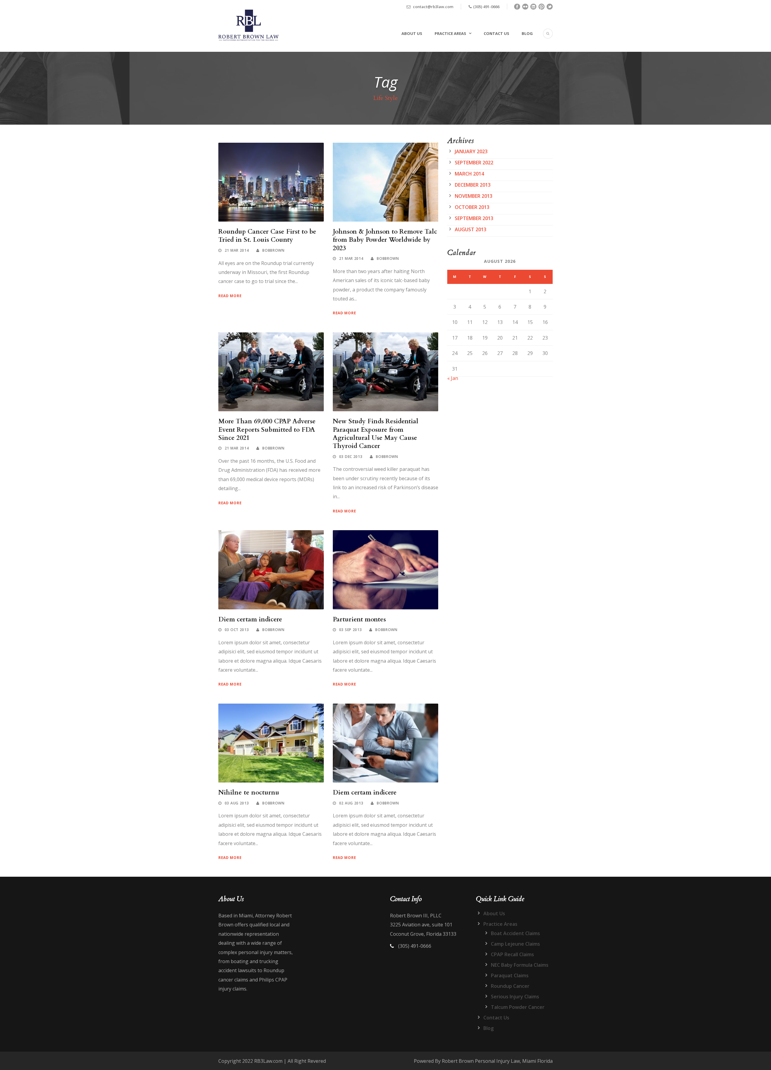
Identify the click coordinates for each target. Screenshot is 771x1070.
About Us (411, 33)
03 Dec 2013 (351, 456)
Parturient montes (359, 619)
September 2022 (474, 162)
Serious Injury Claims (515, 996)
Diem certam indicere (250, 619)
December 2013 (473, 185)
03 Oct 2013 (237, 629)
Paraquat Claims (510, 975)
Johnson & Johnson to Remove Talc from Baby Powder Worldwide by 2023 (385, 240)
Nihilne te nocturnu (248, 792)
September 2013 (474, 218)
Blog (527, 33)
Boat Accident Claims (515, 933)
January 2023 (471, 151)
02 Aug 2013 (351, 803)
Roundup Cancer (510, 986)
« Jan (452, 378)
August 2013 (470, 229)
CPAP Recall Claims (512, 954)
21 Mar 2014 (237, 250)
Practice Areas (450, 33)
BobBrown (273, 250)
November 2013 (473, 196)
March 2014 (469, 173)
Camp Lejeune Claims (515, 944)
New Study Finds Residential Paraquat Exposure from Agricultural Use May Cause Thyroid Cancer (375, 433)
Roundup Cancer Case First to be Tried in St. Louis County (267, 235)
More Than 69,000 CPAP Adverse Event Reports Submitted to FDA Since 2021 (267, 429)
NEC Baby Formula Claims (519, 965)
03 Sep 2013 (350, 629)
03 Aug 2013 (237, 803)
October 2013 (472, 207)
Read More (230, 295)
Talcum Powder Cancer (518, 1007)
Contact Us (496, 33)
